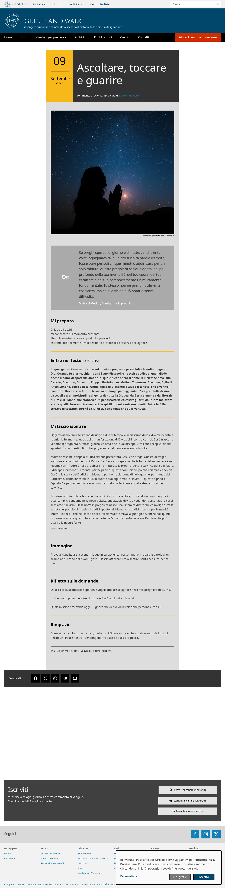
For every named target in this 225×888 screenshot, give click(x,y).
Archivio (80, 37)
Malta (114, 884)
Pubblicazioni (103, 37)
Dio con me (62, 650)
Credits (125, 37)
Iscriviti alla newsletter (189, 811)
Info (57, 4)
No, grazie (180, 877)
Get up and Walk (53, 21)
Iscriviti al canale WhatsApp (190, 790)
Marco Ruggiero (129, 95)
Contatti (143, 37)
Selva (80, 868)
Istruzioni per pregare (50, 37)
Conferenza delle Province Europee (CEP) (48, 884)
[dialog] (168, 867)
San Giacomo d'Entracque (89, 873)
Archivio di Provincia (50, 853)
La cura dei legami (90, 650)
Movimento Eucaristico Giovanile (93, 858)
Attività (75, 4)
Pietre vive (82, 863)
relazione (106, 650)
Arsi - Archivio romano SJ (52, 863)
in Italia (38, 4)
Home (8, 37)
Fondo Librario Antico (51, 858)
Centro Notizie (100, 4)
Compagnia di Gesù (14, 884)
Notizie (7, 853)
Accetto (204, 877)
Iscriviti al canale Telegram (190, 800)
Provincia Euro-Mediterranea (87, 884)
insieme (74, 650)
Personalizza (128, 876)
